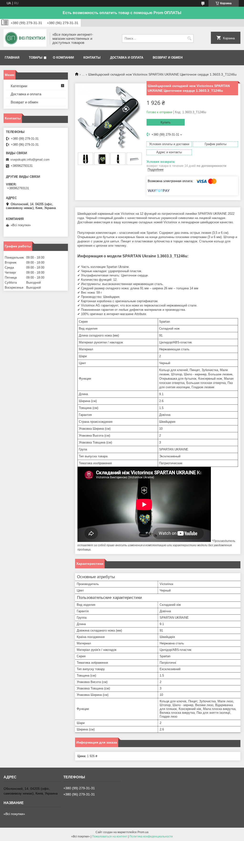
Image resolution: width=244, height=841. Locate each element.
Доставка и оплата (126, 57)
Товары (35, 57)
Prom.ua (142, 832)
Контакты (92, 57)
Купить (166, 122)
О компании (63, 57)
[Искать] (189, 38)
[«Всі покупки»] (25, 38)
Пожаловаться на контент (109, 836)
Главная (12, 57)
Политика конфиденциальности (151, 836)
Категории (19, 86)
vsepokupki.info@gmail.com (30, 159)
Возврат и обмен (168, 57)
